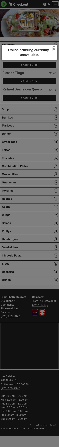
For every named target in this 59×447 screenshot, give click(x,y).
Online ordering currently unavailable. (28, 52)
